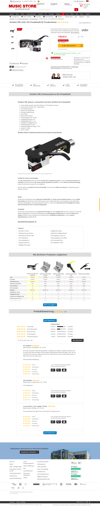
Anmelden (80, 1)
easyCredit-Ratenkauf (15, 478)
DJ (63, 14)
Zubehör (88, 14)
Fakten (11, 464)
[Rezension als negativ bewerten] (58, 370)
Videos (25, 477)
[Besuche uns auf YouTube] (89, 502)
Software (58, 14)
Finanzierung (13, 476)
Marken (60, 16)
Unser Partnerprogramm (28, 462)
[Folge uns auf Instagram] (87, 502)
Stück (82, 36)
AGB (89, 505)
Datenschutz (74, 505)
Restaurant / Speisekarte (26, 474)
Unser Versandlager (42, 469)
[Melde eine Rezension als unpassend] (64, 370)
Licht (67, 14)
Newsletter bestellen (28, 452)
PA (46, 14)
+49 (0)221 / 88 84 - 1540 (69, 77)
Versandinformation (43, 461)
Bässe (17, 14)
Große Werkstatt (28, 471)
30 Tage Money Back (15, 473)
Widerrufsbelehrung (83, 505)
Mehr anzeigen (49, 305)
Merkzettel (25, 63)
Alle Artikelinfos (75, 32)
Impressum (67, 505)
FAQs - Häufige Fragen (16, 466)
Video (88, 16)
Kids (77, 14)
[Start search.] (76, 9)
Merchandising (49, 16)
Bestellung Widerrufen (43, 479)
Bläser (72, 14)
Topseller (38, 16)
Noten (81, 14)
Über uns (12, 461)
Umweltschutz (41, 471)
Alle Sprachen (77, 340)
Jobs (76, 16)
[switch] (79, 463)
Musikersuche (69, 16)
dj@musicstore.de (16, 1)
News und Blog (20, 502)
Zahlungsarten (41, 464)
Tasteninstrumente (31, 14)
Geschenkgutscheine (43, 474)
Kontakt (12, 502)
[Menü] (81, 462)
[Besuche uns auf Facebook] (85, 502)
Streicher (40, 14)
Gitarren (11, 14)
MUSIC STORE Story (28, 466)
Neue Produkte (27, 16)
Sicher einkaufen (41, 466)
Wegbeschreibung (42, 476)
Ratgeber (82, 16)
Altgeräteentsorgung (17, 70)
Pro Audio (51, 14)
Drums (22, 14)
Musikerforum (56, 505)
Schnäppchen (15, 16)
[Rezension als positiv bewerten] (53, 370)
